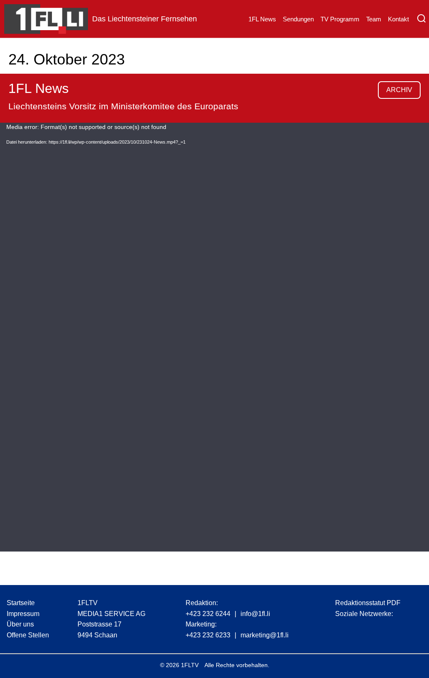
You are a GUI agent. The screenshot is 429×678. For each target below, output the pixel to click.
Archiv (399, 89)
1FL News (262, 19)
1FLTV (190, 665)
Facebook (357, 627)
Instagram (341, 627)
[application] (214, 337)
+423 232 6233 (208, 635)
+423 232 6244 (208, 613)
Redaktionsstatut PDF (368, 602)
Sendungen (298, 19)
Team (373, 19)
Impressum (23, 613)
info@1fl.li (255, 613)
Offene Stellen (28, 635)
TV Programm (339, 19)
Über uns (20, 624)
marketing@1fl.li (264, 635)
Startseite (21, 602)
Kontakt (398, 19)
